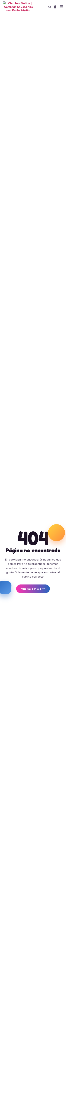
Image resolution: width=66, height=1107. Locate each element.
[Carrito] (55, 7)
